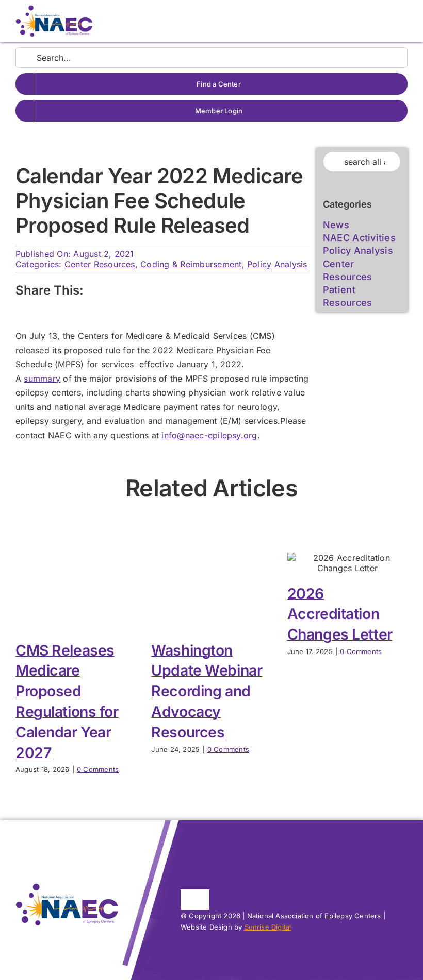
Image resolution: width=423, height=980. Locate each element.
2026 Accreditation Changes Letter (340, 614)
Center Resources (99, 264)
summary (42, 378)
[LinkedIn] (137, 291)
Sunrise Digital (268, 927)
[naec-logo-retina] (67, 887)
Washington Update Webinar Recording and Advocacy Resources (206, 691)
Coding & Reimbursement (190, 264)
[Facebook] (99, 291)
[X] (118, 291)
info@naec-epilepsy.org (209, 435)
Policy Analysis (277, 264)
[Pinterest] (157, 291)
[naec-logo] (54, 9)
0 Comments (98, 769)
